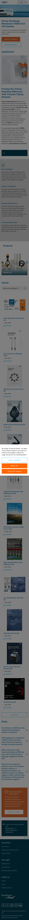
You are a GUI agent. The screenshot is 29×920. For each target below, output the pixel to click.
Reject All (14, 466)
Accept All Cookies (14, 471)
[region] (14, 460)
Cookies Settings (14, 460)
